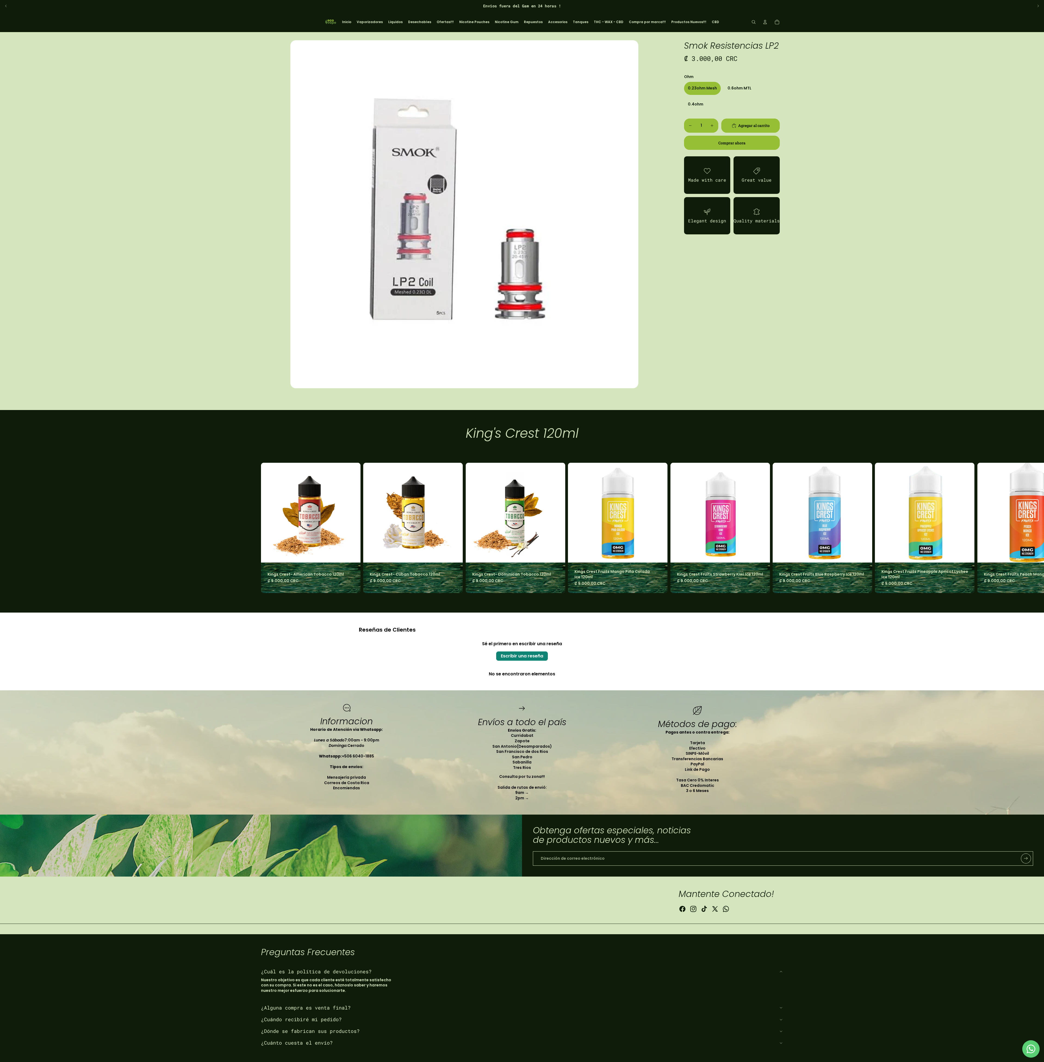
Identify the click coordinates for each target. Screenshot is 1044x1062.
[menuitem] (346, 22)
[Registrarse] (1026, 858)
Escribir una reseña (522, 656)
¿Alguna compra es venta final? (306, 1007)
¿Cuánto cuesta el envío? (297, 1042)
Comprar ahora (731, 142)
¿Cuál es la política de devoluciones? (316, 971)
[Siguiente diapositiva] (1038, 6)
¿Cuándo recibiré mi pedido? (301, 1019)
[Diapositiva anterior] (6, 6)
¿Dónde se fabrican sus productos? (310, 1031)
